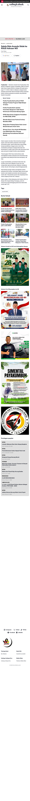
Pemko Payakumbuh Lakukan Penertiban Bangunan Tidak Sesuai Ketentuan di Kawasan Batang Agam (14, 109)
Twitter (18, 629)
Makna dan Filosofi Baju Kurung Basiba (12, 471)
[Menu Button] (1, 5)
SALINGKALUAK (17, 665)
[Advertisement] (15, 15)
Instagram (8, 629)
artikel (4, 442)
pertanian (4, 461)
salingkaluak (16, 4)
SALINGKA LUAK (20, 39)
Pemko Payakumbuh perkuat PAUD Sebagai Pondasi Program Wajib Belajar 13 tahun (14, 102)
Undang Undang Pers (6, 660)
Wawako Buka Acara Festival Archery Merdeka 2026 (14, 120)
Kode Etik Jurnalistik (20, 653)
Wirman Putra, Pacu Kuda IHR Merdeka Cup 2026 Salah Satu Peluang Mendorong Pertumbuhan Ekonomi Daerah (14, 132)
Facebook (12, 632)
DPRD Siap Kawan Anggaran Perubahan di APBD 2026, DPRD (15, 115)
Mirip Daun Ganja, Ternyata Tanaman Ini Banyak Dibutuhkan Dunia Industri (14, 464)
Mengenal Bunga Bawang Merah (10, 457)
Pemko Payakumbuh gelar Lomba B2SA (6, 225)
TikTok (24, 629)
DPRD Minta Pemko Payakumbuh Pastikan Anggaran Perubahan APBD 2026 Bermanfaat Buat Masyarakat (22, 210)
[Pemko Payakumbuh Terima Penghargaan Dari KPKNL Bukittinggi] (8, 202)
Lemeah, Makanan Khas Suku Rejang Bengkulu (14, 444)
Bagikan (17, 55)
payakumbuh (5, 191)
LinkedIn (20, 632)
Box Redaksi (4, 653)
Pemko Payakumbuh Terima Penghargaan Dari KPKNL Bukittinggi (7, 210)
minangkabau (5, 476)
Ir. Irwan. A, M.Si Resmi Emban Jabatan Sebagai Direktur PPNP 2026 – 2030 (14, 485)
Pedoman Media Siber (21, 660)
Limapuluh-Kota (5, 482)
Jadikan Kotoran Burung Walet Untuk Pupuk (13, 492)
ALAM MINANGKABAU (8, 478)
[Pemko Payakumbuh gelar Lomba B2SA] (8, 217)
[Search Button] (28, 5)
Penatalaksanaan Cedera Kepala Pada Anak (13, 450)
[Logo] (15, 642)
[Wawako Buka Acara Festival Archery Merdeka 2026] (22, 217)
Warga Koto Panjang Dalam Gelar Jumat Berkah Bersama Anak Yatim (15, 125)
